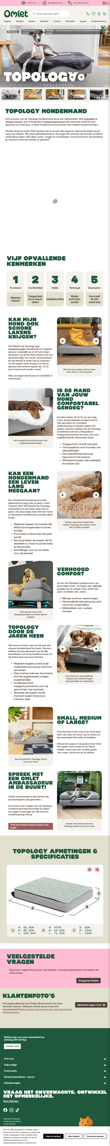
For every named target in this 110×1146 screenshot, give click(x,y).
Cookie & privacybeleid (12, 1121)
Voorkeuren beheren (95, 1136)
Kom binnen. (11, 1101)
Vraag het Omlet (88, 980)
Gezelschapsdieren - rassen (19, 1077)
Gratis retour (32, 3)
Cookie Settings (9, 1124)
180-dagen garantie (55, 3)
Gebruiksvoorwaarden (11, 1119)
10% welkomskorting (80, 3)
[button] (72, 77)
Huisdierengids (12, 1083)
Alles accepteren (53, 1136)
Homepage (13, 32)
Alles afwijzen (74, 1136)
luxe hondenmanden (23, 347)
